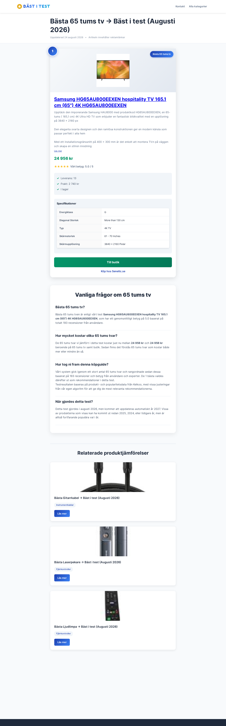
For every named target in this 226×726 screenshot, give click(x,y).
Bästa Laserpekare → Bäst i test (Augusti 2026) (87, 562)
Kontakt (180, 6)
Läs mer (58, 151)
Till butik (113, 262)
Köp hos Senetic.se (113, 271)
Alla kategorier (198, 6)
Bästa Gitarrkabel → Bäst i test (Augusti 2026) (87, 498)
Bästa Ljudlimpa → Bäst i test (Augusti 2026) (86, 626)
